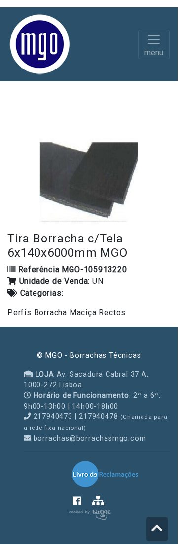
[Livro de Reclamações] (105, 474)
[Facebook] (82, 501)
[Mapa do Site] (98, 501)
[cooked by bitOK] (89, 513)
